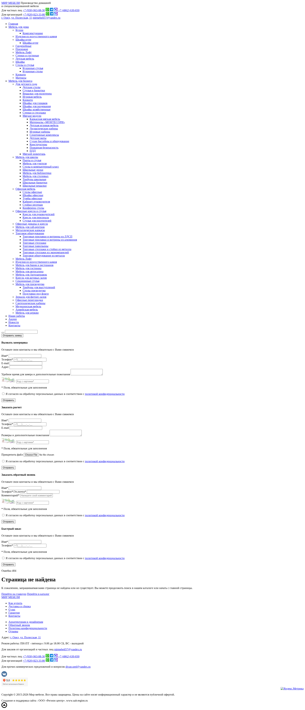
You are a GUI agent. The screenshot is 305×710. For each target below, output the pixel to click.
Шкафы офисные (33, 195)
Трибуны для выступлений (39, 287)
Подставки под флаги (36, 293)
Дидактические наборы (44, 128)
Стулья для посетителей (37, 220)
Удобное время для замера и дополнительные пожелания (35, 374)
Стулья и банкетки (34, 90)
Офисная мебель (25, 188)
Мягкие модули (32, 115)
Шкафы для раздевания (37, 106)
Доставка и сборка (19, 606)
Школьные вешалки (35, 185)
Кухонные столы (33, 71)
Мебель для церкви (27, 312)
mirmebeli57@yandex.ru (46, 17)
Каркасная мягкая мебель (45, 119)
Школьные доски (33, 169)
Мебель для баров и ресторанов (34, 265)
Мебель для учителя (35, 163)
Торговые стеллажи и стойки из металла (47, 249)
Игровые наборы (40, 131)
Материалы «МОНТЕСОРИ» (47, 122)
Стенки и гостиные (27, 55)
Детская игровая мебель (44, 125)
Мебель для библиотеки (37, 173)
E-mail (5, 363)
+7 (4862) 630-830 (68, 10)
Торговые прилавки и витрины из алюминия (50, 239)
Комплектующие (33, 33)
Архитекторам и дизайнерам (25, 621)
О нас (11, 609)
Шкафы (20, 61)
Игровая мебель (32, 96)
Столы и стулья (25, 65)
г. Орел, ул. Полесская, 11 (16, 17)
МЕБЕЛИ (10, 597)
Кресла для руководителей (39, 214)
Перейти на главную (13, 593)
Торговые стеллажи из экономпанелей (46, 252)
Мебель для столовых (36, 176)
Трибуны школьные (34, 179)
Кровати (21, 74)
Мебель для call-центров (30, 226)
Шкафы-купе (23, 39)
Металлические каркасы (30, 230)
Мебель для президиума (30, 284)
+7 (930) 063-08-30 (34, 10)
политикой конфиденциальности (105, 393)
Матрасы (21, 77)
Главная (13, 23)
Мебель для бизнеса (20, 80)
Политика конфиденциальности (27, 628)
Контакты (14, 325)
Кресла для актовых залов (31, 277)
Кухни (19, 30)
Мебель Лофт (24, 52)
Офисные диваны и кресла (32, 223)
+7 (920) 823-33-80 (34, 14)
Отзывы (13, 631)
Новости (13, 322)
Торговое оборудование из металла (44, 255)
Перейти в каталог (38, 593)
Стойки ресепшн (33, 204)
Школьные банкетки (35, 182)
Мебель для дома (18, 26)
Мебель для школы (27, 157)
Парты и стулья (32, 160)
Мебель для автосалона (29, 271)
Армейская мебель (27, 309)
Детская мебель (25, 58)
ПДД (33, 150)
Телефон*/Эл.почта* (13, 491)
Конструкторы (38, 144)
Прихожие (22, 49)
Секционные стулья (27, 280)
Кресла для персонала (36, 217)
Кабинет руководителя (36, 201)
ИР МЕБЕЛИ (10, 2)
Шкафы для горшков (35, 103)
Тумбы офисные (32, 198)
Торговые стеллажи (34, 242)
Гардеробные (23, 45)
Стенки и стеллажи (34, 112)
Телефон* (7, 359)
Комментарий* (10, 495)
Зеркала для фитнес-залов (31, 296)
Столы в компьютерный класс (41, 166)
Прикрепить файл (12, 454)
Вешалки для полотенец (37, 93)
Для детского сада (26, 84)
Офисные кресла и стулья (31, 211)
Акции (12, 319)
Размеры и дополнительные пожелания (25, 435)
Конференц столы (33, 207)
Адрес (5, 366)
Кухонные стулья (33, 68)
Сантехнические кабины (30, 303)
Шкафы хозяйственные (36, 109)
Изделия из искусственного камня (36, 36)
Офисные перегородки (29, 300)
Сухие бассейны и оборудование (49, 141)
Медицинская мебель (28, 306)
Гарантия (14, 612)
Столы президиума (34, 290)
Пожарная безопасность (44, 147)
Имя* (4, 355)
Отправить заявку (12, 335)
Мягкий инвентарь (34, 153)
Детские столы (31, 87)
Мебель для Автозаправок (31, 274)
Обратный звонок (19, 625)
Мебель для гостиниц (28, 268)
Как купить (15, 603)
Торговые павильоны (35, 246)
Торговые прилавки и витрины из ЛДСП (47, 236)
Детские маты (38, 138)
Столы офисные (32, 192)
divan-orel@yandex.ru (78, 666)
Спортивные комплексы (44, 134)
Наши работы (16, 315)
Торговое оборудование (30, 233)
